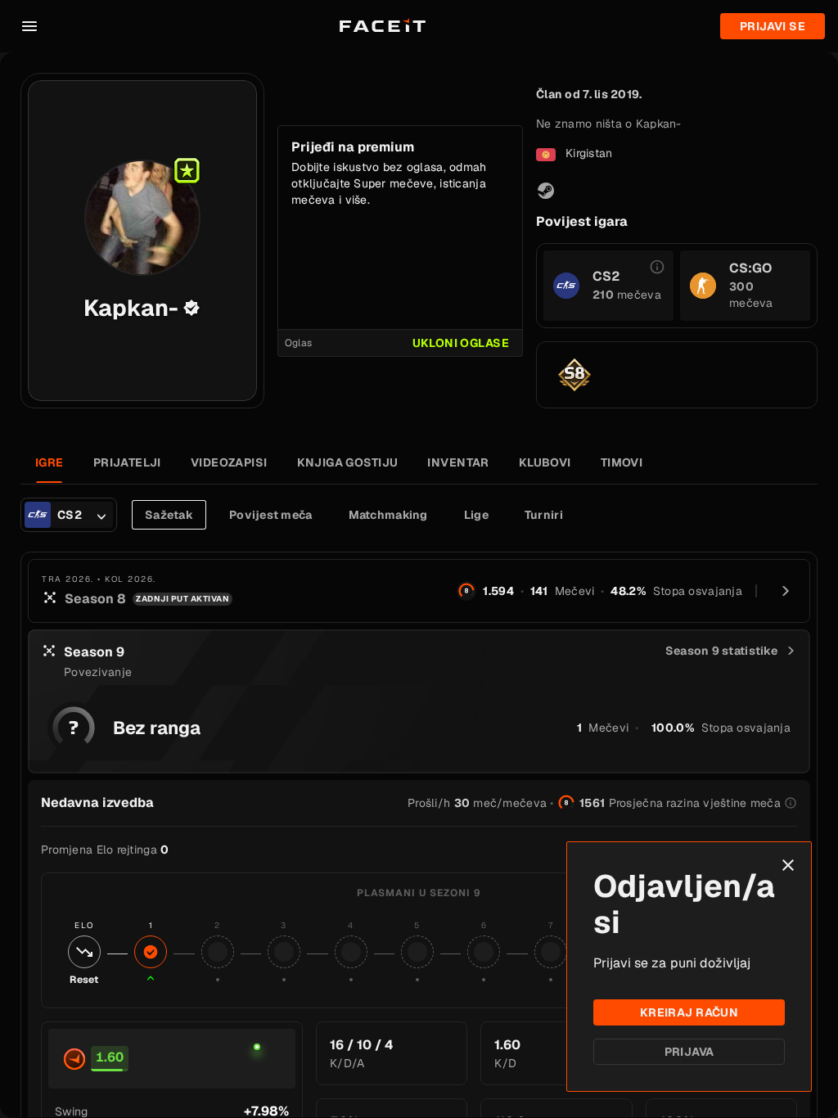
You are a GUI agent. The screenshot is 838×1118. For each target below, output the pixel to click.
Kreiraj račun (689, 1012)
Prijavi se (772, 26)
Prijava (689, 1051)
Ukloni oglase (460, 343)
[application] (257, 1059)
